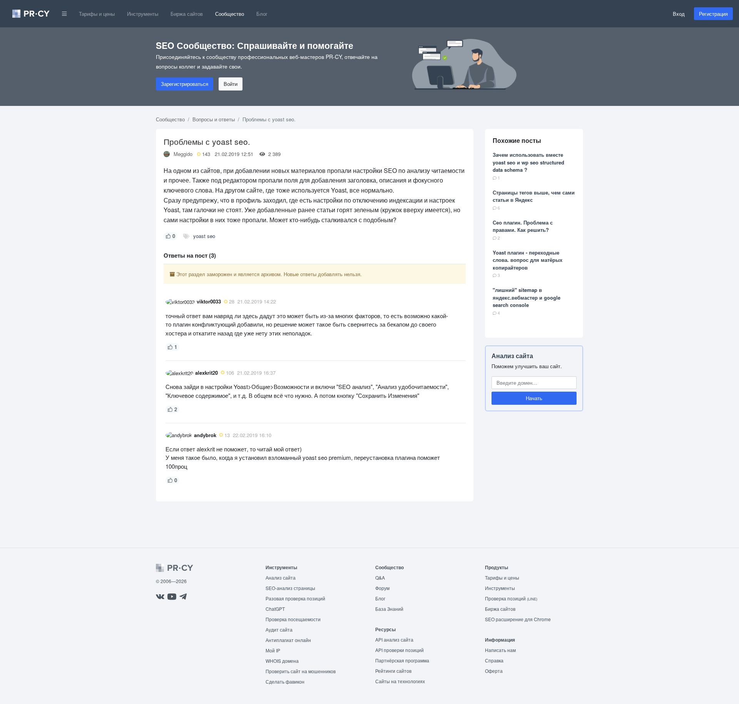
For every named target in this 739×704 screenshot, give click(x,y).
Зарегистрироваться (184, 83)
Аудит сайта (279, 629)
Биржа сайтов (187, 13)
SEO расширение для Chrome (518, 619)
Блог (262, 13)
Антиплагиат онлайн (288, 640)
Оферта (494, 670)
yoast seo (204, 236)
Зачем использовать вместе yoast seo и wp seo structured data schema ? (528, 162)
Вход (679, 13)
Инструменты (142, 13)
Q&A (380, 577)
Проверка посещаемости (293, 619)
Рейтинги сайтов (393, 670)
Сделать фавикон (285, 681)
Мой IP (273, 650)
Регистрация (713, 13)
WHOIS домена (282, 660)
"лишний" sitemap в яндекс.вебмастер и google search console (526, 297)
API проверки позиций (399, 650)
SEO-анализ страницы (290, 588)
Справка (494, 660)
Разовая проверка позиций (295, 598)
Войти (230, 83)
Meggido (183, 154)
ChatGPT (275, 608)
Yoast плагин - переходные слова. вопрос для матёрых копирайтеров (527, 260)
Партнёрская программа (402, 660)
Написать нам (500, 650)
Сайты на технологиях (400, 681)
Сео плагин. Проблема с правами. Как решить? (523, 226)
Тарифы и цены (97, 13)
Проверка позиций (511, 598)
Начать (534, 398)
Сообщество (229, 13)
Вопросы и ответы (213, 119)
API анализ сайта (394, 639)
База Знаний (389, 608)
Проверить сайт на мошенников (301, 671)
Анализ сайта (512, 355)
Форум (382, 588)
